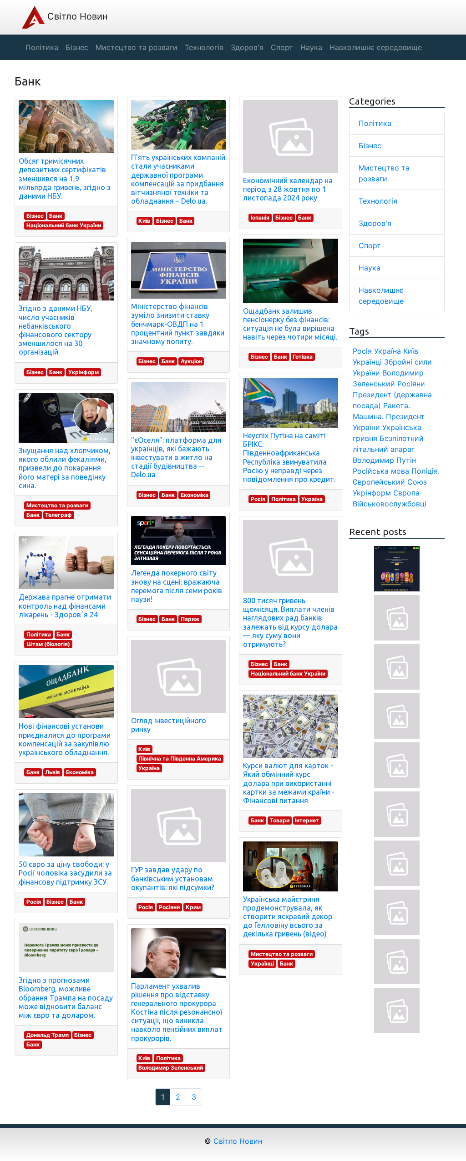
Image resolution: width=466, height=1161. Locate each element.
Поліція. (425, 470)
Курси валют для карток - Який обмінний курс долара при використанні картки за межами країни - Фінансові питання (288, 783)
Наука (369, 267)
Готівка (303, 356)
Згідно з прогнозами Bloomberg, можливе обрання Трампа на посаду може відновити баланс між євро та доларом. (66, 997)
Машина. (368, 416)
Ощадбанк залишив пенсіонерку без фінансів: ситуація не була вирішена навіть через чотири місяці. (290, 324)
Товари (279, 820)
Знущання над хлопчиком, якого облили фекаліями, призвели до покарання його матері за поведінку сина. (65, 468)
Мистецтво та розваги (57, 505)
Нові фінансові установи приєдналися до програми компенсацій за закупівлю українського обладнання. (65, 739)
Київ (144, 220)
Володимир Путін (384, 460)
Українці (262, 963)
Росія (33, 901)
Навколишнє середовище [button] (375, 47)
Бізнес (35, 215)
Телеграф (58, 514)
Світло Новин (76, 16)
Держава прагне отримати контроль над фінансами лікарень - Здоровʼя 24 (65, 605)
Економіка (80, 772)
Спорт (370, 245)
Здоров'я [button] (247, 47)
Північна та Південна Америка (179, 758)
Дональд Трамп (47, 1034)
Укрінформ (83, 372)
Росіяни (169, 907)
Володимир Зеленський (170, 1067)
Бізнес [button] (77, 47)
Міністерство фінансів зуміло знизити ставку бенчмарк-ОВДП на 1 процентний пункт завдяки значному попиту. (177, 323)
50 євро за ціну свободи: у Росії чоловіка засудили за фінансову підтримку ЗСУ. (65, 873)
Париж (190, 619)
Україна (149, 768)
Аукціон (191, 361)
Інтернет (307, 820)
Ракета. (396, 405)
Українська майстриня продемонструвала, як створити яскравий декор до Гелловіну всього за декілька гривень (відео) (287, 916)
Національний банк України (63, 225)
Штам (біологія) (48, 644)
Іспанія (260, 217)
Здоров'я (375, 223)
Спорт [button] (282, 47)
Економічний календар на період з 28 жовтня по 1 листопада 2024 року (288, 189)
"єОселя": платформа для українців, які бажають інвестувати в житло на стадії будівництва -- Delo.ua (176, 457)
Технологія (378, 200)
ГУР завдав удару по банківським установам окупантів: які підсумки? (172, 878)
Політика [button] (41, 47)
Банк (55, 215)
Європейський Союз (390, 481)
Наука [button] (311, 47)
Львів (52, 772)
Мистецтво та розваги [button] (136, 47)
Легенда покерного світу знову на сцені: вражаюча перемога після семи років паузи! (176, 586)
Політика (38, 634)
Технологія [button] (204, 47)
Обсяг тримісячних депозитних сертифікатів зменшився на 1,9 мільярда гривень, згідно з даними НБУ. (65, 178)
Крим (193, 907)
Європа (406, 492)
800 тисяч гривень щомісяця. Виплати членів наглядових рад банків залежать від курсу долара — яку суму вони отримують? (290, 622)
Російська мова (381, 470)
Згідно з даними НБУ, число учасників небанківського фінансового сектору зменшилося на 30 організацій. (55, 330)
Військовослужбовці (389, 503)
